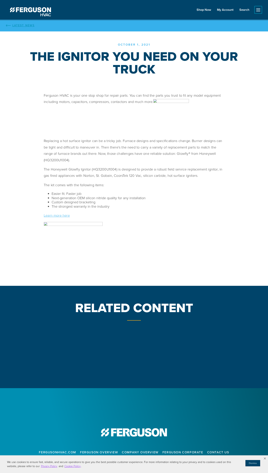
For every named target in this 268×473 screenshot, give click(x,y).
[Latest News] (134, 25)
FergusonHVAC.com (57, 452)
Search (244, 9)
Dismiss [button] (253, 463)
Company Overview (140, 452)
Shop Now (204, 9)
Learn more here (57, 215)
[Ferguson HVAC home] (134, 432)
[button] (265, 458)
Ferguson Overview (99, 452)
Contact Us (218, 452)
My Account (225, 9)
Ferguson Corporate (182, 452)
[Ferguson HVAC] (30, 12)
